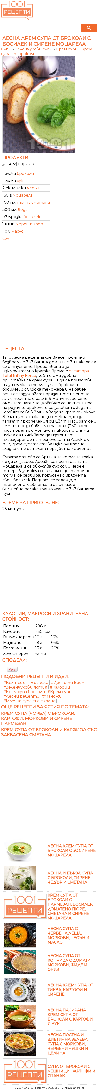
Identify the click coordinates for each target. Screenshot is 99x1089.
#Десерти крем (68, 682)
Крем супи (67, 49)
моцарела (23, 195)
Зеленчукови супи (34, 49)
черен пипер (29, 224)
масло (18, 231)
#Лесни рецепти (21, 696)
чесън (33, 188)
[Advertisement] (49, 295)
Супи (6, 49)
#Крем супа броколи (24, 691)
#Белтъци (14, 682)
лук (20, 180)
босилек (32, 217)
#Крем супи (60, 691)
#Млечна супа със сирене (29, 701)
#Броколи (38, 682)
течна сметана (33, 202)
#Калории (60, 687)
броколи (25, 173)
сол (5, 238)
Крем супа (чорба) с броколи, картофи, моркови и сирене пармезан (38, 718)
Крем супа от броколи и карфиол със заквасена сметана (49, 732)
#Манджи (52, 696)
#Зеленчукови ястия (25, 687)
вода (23, 209)
